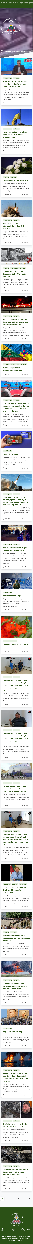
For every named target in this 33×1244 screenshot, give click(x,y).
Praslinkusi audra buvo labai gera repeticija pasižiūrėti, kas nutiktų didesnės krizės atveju (15, 84)
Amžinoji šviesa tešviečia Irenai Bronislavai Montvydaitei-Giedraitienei (14, 889)
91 (24, 1198)
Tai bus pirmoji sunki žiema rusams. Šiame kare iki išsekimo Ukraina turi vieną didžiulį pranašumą (16, 322)
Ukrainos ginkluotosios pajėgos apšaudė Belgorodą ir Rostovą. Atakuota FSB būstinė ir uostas (15, 788)
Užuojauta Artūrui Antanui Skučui (15, 180)
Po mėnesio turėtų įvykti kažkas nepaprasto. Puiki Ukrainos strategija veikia (15, 134)
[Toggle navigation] (3, 6)
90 (18, 1198)
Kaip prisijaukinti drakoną (12, 1032)
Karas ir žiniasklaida (10, 454)
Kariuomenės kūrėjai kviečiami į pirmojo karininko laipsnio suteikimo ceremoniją (16, 938)
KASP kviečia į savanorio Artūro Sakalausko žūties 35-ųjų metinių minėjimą (15, 273)
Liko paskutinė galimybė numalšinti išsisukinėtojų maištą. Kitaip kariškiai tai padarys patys (16, 1172)
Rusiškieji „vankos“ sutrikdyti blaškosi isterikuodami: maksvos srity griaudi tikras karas (15, 986)
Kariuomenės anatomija (12, 596)
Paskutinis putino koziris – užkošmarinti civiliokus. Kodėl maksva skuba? (14, 225)
